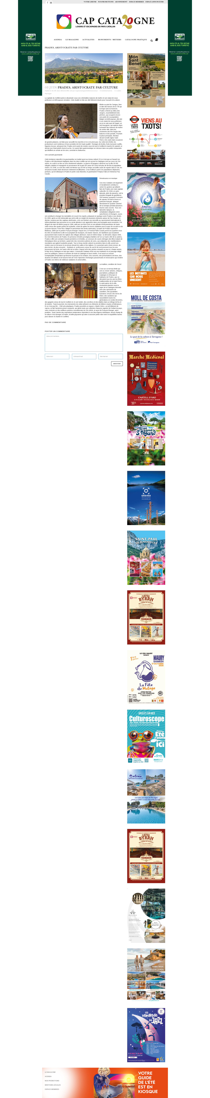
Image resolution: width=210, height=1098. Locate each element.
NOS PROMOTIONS (105, 2)
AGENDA (48, 1076)
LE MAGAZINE (50, 1072)
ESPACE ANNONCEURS (154, 2)
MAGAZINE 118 (66, 91)
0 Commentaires (106, 91)
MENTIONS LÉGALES (53, 1085)
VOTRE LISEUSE (90, 2)
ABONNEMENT (121, 2)
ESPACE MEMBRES (136, 2)
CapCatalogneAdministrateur (86, 91)
